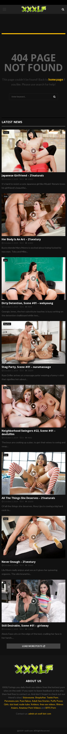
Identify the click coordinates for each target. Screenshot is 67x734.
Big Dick (7, 324)
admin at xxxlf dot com (39, 713)
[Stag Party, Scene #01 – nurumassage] (33, 342)
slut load (14, 704)
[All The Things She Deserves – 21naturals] (33, 473)
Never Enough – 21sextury (18, 562)
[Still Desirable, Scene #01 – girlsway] (33, 601)
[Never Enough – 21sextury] (33, 537)
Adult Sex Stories (41, 700)
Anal (5, 196)
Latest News (12, 122)
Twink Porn (52, 697)
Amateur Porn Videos (30, 707)
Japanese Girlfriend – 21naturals (23, 175)
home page (55, 79)
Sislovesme (28, 697)
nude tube (24, 704)
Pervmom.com (11, 700)
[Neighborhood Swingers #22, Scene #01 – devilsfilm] (33, 406)
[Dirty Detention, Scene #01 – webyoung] (33, 278)
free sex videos (47, 704)
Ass (5, 260)
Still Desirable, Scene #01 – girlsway (25, 625)
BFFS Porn (51, 707)
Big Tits (7, 388)
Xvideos (35, 704)
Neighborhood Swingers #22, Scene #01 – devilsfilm (28, 432)
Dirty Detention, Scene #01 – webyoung (27, 303)
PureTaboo (25, 700)
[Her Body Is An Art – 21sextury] (33, 214)
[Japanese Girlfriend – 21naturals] (33, 151)
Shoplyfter (40, 697)
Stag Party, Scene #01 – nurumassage (26, 367)
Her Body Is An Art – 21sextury (21, 239)
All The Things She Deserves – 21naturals (28, 498)
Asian (6, 132)
